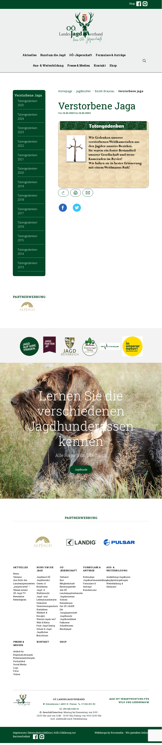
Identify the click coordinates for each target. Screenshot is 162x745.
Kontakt (100, 65)
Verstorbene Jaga (28, 95)
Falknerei (64, 622)
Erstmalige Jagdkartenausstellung (95, 578)
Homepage (65, 91)
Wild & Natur (43, 622)
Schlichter (42, 602)
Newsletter (18, 596)
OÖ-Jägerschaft (80, 55)
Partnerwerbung (81, 518)
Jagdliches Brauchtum (42, 634)
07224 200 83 (88, 703)
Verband (64, 576)
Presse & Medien (78, 65)
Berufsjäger (65, 628)
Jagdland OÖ (43, 576)
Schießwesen (66, 625)
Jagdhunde (81, 469)
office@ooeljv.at (70, 708)
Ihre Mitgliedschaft (67, 582)
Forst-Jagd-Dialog (46, 625)
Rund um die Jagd (53, 55)
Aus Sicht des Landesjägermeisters (24, 582)
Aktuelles (29, 55)
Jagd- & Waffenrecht (43, 591)
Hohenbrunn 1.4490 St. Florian (61, 703)
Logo (15, 667)
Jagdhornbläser (68, 619)
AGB (55, 732)
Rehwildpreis (19, 599)
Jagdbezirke (83, 91)
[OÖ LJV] (22, 700)
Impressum (19, 732)
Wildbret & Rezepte (42, 614)
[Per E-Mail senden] (87, 193)
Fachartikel (19, 661)
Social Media (19, 664)
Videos (16, 674)
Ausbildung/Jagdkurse (118, 576)
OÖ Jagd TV (19, 593)
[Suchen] (144, 60)
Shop (132, 3)
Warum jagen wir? (46, 619)
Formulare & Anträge (110, 55)
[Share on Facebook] (64, 207)
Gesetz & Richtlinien (42, 585)
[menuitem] (30, 55)
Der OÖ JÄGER (67, 606)
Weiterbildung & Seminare (114, 585)
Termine (17, 576)
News (16, 573)
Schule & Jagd (44, 628)
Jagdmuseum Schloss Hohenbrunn (67, 599)
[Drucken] (75, 193)
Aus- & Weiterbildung (48, 65)
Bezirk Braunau (104, 91)
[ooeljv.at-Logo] (81, 28)
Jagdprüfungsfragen (117, 580)
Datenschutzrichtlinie (40, 732)
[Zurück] (63, 193)
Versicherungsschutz (47, 606)
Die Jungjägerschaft (68, 611)
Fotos (16, 670)
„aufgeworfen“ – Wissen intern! (21, 588)
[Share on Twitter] (75, 207)
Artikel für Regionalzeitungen (23, 653)
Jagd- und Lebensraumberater (47, 598)
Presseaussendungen (24, 657)
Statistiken (42, 609)
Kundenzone (89, 589)
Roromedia (117, 732)
